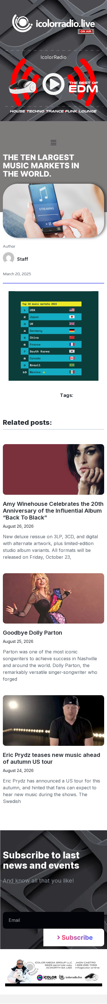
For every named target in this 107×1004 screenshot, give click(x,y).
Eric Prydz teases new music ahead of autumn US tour (51, 758)
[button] (53, 143)
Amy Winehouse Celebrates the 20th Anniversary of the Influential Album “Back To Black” (53, 510)
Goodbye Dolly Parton (32, 632)
